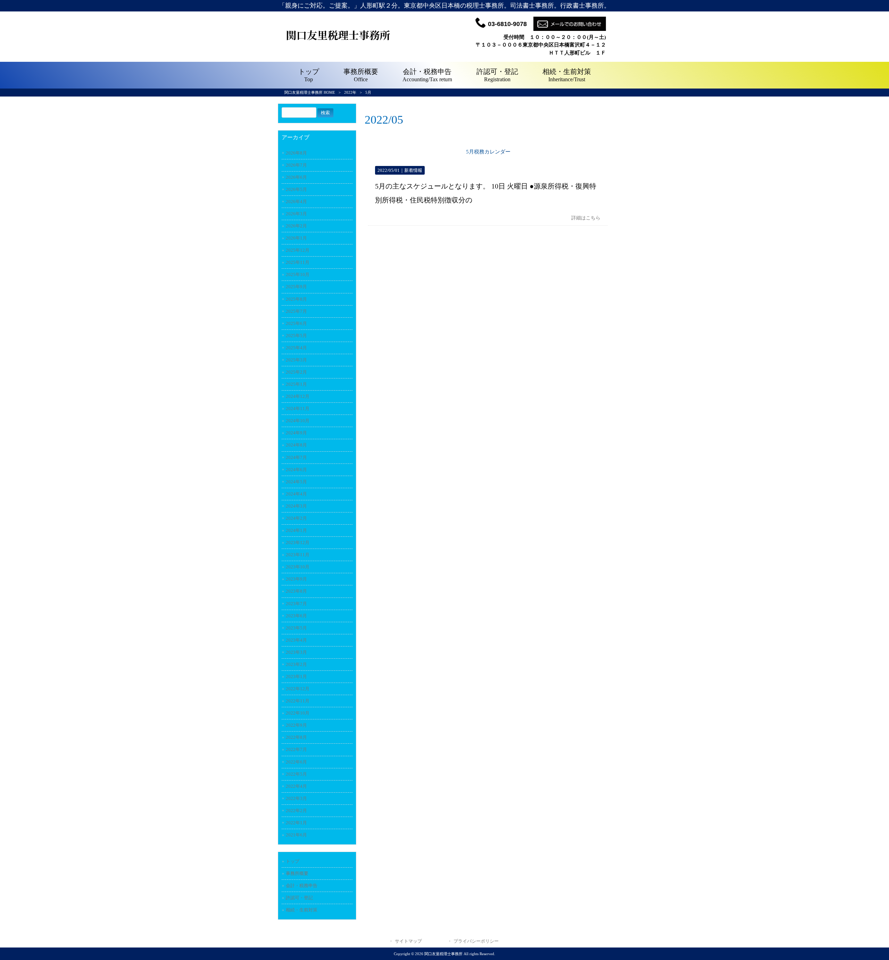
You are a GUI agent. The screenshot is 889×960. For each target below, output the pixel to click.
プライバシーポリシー (476, 941)
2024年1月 (296, 530)
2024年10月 (297, 420)
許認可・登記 (299, 897)
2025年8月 (296, 299)
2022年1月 (296, 822)
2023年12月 (297, 542)
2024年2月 (296, 518)
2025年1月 (296, 384)
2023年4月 (296, 640)
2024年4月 (296, 493)
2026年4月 (296, 201)
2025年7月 (296, 311)
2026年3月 (296, 213)
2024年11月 (297, 408)
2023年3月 (296, 652)
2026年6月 (296, 177)
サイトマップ (408, 941)
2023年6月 (296, 615)
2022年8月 (296, 737)
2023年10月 (297, 566)
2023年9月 (296, 579)
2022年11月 (297, 700)
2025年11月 (297, 262)
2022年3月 (296, 798)
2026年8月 (296, 153)
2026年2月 (296, 225)
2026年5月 (296, 189)
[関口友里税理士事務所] (338, 47)
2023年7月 (296, 603)
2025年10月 (297, 274)
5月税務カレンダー (488, 152)
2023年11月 (297, 554)
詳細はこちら (585, 217)
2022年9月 (296, 725)
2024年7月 (296, 457)
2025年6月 (296, 323)
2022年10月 (297, 713)
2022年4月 (296, 786)
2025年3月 (296, 359)
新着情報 (413, 170)
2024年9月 (296, 432)
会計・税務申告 (301, 885)
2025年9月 (296, 286)
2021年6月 (296, 834)
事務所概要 (297, 873)
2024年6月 (296, 469)
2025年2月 (296, 372)
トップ (292, 861)
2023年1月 (296, 676)
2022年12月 (297, 688)
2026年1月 (296, 238)
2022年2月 (296, 810)
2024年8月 (296, 445)
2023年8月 (296, 591)
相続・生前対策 (301, 909)
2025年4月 (296, 347)
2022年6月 (296, 762)
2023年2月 (296, 664)
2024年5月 (296, 481)
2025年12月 (297, 250)
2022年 (350, 92)
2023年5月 (296, 628)
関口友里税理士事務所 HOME (309, 92)
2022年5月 (296, 774)
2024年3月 (296, 506)
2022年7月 (296, 749)
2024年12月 (297, 396)
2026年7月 (296, 165)
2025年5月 (296, 335)
